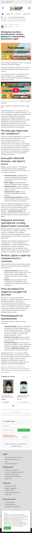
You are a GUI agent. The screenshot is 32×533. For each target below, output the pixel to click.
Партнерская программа (12, 506)
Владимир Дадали (8, 26)
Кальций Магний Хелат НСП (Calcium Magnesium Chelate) (7, 396)
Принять (7, 528)
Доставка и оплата (10, 486)
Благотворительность (11, 463)
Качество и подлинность (12, 459)
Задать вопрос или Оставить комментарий (16, 445)
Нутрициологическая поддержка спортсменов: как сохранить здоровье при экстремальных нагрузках (16, 414)
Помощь (25, 14)
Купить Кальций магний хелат (10, 101)
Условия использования (12, 474)
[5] (11, 430)
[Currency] (15, 2)
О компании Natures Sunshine (14, 457)
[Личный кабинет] (29, 2)
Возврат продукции (10, 488)
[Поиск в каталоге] (29, 14)
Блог (6, 461)
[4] (9, 430)
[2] (5, 430)
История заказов (10, 504)
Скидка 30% (9, 14)
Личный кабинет (10, 502)
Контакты (18, 14)
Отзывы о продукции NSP (12, 492)
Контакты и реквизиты (11, 470)
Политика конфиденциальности (14, 472)
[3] (7, 430)
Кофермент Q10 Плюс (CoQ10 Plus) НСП (23, 396)
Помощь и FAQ (9, 490)
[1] (3, 430)
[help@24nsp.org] (2, 14)
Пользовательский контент (13, 476)
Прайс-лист (8, 494)
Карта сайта (8, 478)
